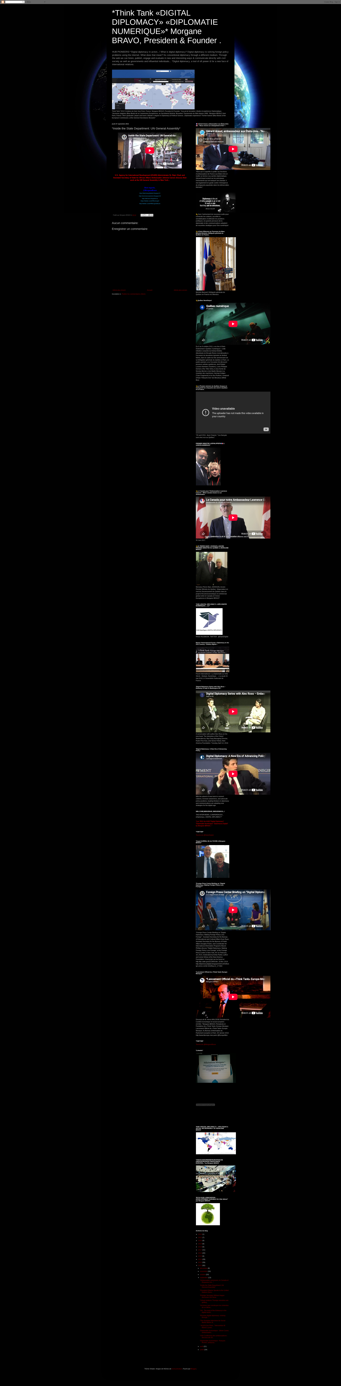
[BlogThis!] (144, 215)
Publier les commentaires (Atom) (133, 294)
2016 (200, 1253)
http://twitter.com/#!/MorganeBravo (149, 203)
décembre (204, 1268)
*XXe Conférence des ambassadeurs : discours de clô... (214, 1336)
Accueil (149, 290)
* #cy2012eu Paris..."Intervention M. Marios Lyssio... (213, 1326)
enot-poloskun (177, 1369)
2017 (200, 1250)
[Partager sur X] (147, 215)
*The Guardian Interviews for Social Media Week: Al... (212, 1321)
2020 (200, 1241)
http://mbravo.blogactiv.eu (150, 198)
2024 (200, 1234)
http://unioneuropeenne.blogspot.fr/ (150, 196)
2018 (200, 1247)
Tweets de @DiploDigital (205, 835)
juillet (202, 1350)
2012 (200, 1265)
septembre (204, 1278)
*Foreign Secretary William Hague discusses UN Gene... (212, 1296)
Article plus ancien (180, 290)
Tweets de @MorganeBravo (206, 1044)
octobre (203, 1274)
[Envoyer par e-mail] (142, 215)
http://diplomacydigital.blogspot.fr (149, 193)
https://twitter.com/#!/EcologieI (150, 201)
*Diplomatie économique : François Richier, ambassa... (212, 1342)
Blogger (193, 1369)
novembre (204, 1271)
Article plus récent (119, 290)
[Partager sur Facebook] (149, 215)
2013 (200, 1262)
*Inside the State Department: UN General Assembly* (212, 1286)
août (202, 1346)
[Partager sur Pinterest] (152, 215)
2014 (200, 1259)
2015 (200, 1256)
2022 (200, 1237)
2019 (200, 1244)
